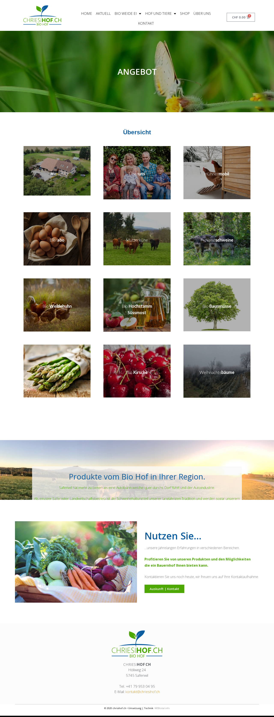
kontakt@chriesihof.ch (142, 691)
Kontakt (146, 23)
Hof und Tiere (158, 13)
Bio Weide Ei (126, 13)
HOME (86, 13)
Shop (185, 13)
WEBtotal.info (162, 708)
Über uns (202, 13)
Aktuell (103, 13)
